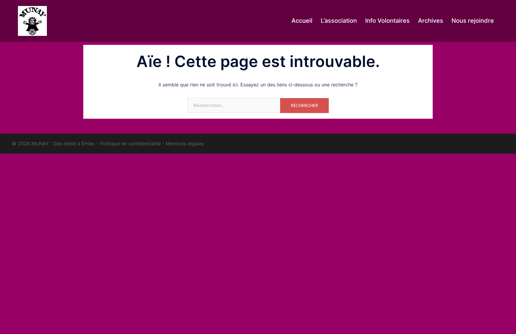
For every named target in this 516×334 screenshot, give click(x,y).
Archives (430, 20)
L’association (339, 20)
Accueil (301, 20)
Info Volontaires (387, 20)
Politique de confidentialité (130, 144)
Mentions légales (185, 144)
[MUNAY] (32, 20)
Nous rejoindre (473, 20)
